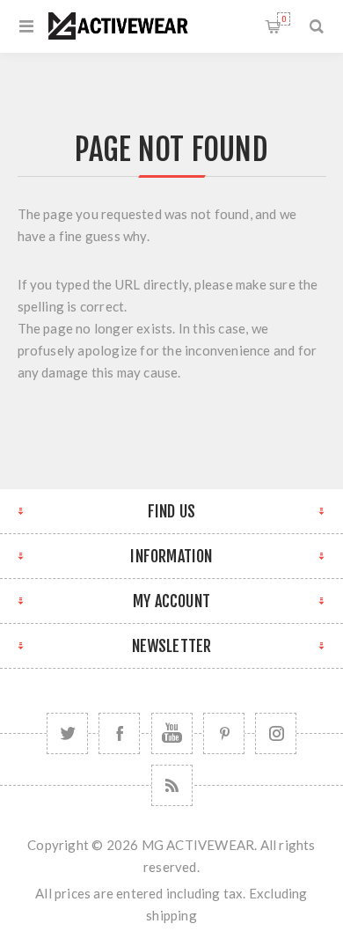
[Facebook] (119, 733)
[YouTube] (172, 733)
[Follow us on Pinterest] (223, 733)
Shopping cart (283, 19)
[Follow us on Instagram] (275, 733)
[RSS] (172, 785)
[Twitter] (67, 733)
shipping (171, 915)
